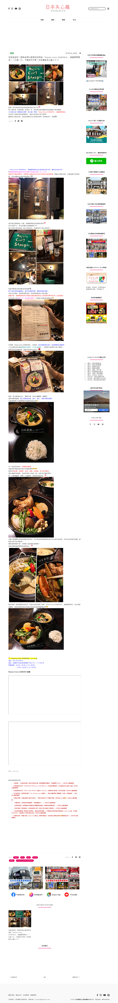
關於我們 (11, 995)
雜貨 (63, 20)
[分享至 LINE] (21, 121)
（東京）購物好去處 (93, 366)
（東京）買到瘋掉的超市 (94, 371)
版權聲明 (33, 995)
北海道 (16, 857)
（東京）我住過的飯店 (93, 363)
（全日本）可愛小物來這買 (95, 376)
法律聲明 (26, 995)
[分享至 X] (18, 121)
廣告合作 (19, 995)
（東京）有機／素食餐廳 (94, 373)
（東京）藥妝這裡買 (93, 368)
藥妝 (52, 20)
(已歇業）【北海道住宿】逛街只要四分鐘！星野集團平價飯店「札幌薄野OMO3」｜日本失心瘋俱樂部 (43, 783)
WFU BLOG (106, 999)
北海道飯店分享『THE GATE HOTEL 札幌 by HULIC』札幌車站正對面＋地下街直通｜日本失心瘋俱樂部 (45, 790)
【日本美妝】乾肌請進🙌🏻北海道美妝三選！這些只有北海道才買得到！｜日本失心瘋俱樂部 (40, 808)
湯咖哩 (11, 860)
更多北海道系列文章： (15, 780)
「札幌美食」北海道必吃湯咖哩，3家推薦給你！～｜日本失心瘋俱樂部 (34, 802)
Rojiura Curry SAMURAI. (24, 860)
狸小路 (35, 857)
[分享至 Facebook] (15, 121)
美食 (23, 857)
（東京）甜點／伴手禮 (93, 370)
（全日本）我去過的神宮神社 (96, 380)
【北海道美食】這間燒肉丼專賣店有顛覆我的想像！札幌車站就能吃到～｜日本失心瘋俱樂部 (40, 805)
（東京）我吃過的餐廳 (93, 365)
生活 (74, 20)
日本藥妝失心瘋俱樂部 (82, 999)
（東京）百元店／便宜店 (94, 375)
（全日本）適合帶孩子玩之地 (96, 378)
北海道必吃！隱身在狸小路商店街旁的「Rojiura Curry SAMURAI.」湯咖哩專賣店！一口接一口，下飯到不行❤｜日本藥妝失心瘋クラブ (19, 934)
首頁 (45, 977)
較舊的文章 (75, 977)
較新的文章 (14, 977)
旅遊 (42, 20)
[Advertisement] (59, 36)
